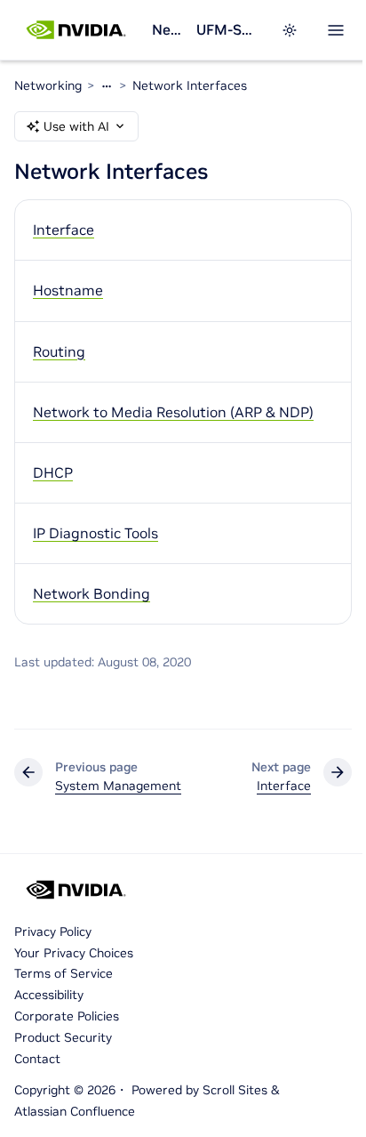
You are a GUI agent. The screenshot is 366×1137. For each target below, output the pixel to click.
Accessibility (49, 995)
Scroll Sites (235, 1090)
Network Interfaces (189, 85)
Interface (63, 229)
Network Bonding (91, 593)
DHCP (53, 472)
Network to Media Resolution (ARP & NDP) (173, 412)
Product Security (63, 1037)
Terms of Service (63, 973)
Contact (37, 1059)
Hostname (68, 290)
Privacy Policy (53, 931)
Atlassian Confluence (74, 1111)
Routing (59, 351)
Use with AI (76, 126)
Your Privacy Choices (73, 953)
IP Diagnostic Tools (95, 533)
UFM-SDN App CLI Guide (227, 29)
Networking (167, 29)
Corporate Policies (66, 1016)
